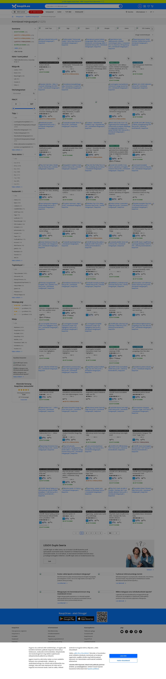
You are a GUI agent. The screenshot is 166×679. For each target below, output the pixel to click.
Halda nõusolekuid (123, 660)
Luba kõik (123, 656)
